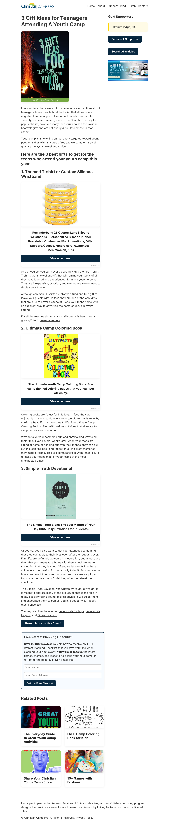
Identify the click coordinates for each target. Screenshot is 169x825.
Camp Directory (138, 6)
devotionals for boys (71, 611)
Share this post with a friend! (42, 623)
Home (91, 6)
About (101, 6)
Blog (123, 6)
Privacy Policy (84, 817)
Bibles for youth (47, 615)
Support (113, 6)
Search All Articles (123, 51)
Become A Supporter (125, 39)
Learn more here (50, 320)
